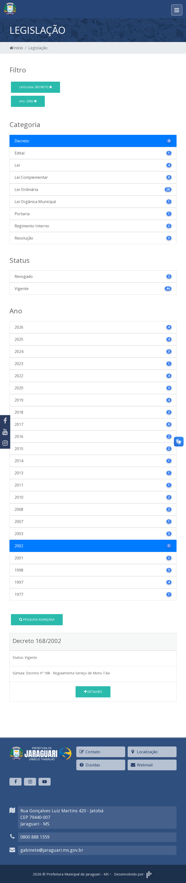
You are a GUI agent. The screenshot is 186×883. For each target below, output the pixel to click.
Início (18, 48)
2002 (26, 101)
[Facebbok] (15, 782)
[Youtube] (5, 431)
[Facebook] (5, 420)
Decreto (34, 87)
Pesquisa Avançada (38, 619)
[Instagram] (5, 443)
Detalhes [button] (94, 691)
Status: (18, 657)
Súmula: (19, 673)
